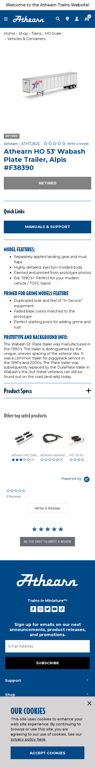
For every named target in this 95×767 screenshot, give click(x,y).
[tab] (47, 507)
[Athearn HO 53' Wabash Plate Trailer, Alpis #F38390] (47, 85)
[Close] (89, 704)
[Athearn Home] (29, 18)
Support (13, 680)
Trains (36, 33)
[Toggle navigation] (8, 19)
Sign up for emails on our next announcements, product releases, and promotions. (47, 629)
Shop (23, 33)
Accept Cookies (47, 753)
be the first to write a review (47, 541)
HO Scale (53, 33)
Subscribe (47, 662)
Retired (47, 183)
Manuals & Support (47, 226)
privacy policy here (28, 739)
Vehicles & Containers (26, 39)
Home (9, 33)
